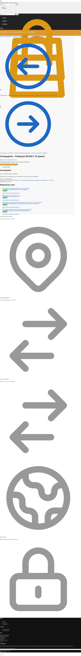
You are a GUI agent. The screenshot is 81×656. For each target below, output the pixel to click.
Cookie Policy (6, 630)
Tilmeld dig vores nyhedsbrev (7, 648)
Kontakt (4, 8)
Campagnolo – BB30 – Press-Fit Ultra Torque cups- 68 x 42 (16, 210)
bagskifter (2, 181)
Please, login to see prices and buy (8, 159)
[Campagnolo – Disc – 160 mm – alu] (29, 195)
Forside (1, 36)
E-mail (1, 641)
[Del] (3, 654)
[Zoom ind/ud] (0, 654)
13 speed (51, 180)
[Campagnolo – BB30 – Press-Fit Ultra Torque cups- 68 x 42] (29, 209)
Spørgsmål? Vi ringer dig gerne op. (9, 164)
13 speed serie (24, 180)
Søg (17, 4)
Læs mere (5, 190)
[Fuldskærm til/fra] (1, 654)
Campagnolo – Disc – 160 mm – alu (10, 196)
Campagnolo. (7, 36)
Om (3, 7)
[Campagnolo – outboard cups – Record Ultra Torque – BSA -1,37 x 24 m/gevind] (29, 202)
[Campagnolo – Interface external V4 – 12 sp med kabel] (29, 188)
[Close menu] (0, 1)
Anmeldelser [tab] (6, 167)
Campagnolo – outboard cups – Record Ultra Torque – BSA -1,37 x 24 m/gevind (21, 203)
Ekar (6, 181)
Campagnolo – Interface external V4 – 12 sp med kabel (15, 189)
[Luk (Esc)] (4, 654)
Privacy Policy (6, 629)
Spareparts (14, 36)
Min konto (5, 623)
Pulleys (9, 181)
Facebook (5, 624)
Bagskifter (20, 36)
